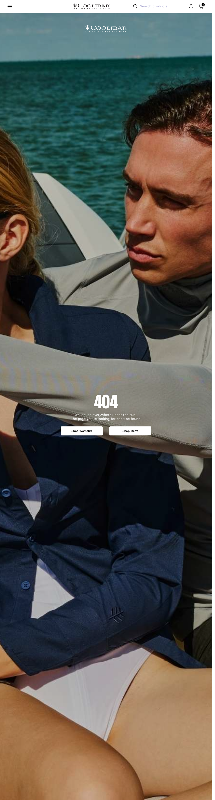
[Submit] (135, 6)
